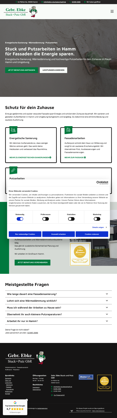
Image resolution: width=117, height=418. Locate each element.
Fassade (8, 387)
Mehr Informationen (98, 411)
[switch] (45, 219)
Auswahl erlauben (58, 234)
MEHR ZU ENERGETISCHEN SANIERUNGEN (30, 157)
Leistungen (8, 383)
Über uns (8, 380)
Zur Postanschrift (59, 395)
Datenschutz (37, 389)
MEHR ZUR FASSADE (75, 157)
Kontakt (7, 393)
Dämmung (9, 385)
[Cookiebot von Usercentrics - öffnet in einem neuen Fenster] (98, 182)
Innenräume (10, 389)
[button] (77, 11)
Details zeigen (98, 227)
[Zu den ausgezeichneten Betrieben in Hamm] (104, 382)
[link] (107, 294)
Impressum (36, 387)
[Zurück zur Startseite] (20, 11)
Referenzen (8, 391)
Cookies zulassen (92, 234)
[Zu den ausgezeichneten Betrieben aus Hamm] (92, 254)
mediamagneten (42, 408)
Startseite (8, 378)
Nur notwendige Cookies (25, 234)
